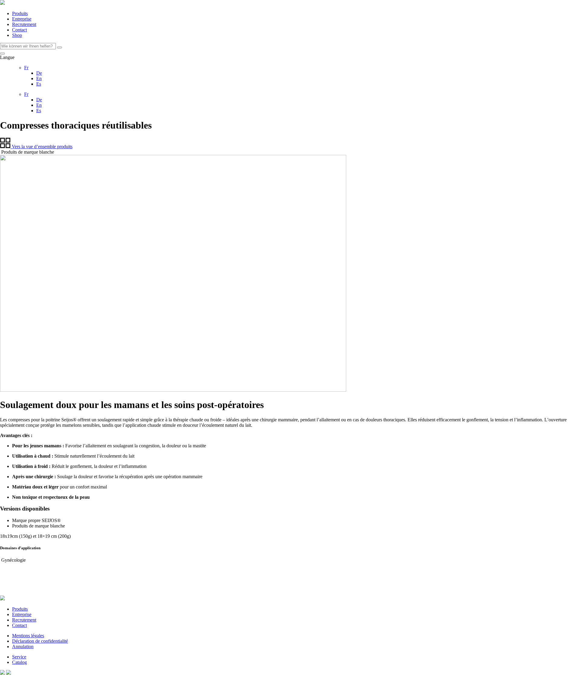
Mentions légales (28, 635)
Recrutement (24, 24)
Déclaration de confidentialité (40, 641)
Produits (20, 13)
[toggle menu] (2, 53)
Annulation (23, 646)
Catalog (19, 662)
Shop (17, 35)
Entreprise (21, 18)
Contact (19, 29)
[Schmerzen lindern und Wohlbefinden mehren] (2, 3)
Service (19, 656)
